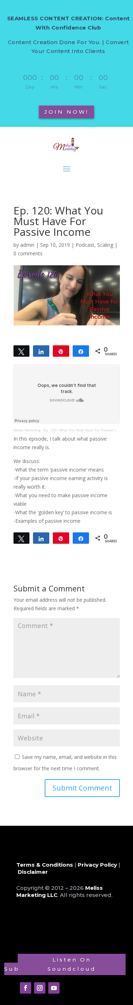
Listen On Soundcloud (72, 964)
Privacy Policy (97, 864)
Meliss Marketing (26, 430)
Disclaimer (33, 871)
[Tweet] (21, 351)
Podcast (85, 244)
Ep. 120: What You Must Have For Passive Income (85, 430)
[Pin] (61, 351)
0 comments (28, 253)
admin (27, 244)
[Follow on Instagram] (39, 988)
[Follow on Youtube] (54, 988)
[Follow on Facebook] (25, 988)
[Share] (41, 351)
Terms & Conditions (44, 864)
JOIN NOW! (66, 111)
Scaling (105, 244)
